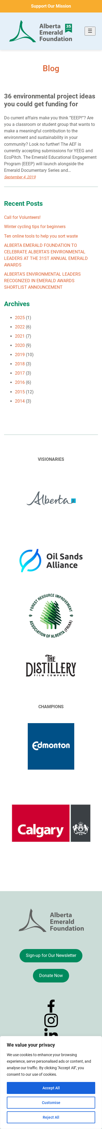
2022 (20, 326)
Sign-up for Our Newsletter (51, 955)
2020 (20, 345)
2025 (20, 317)
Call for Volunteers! (22, 217)
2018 (20, 363)
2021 (20, 336)
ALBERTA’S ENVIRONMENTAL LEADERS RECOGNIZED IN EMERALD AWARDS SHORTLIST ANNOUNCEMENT (42, 281)
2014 (20, 401)
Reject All (51, 1117)
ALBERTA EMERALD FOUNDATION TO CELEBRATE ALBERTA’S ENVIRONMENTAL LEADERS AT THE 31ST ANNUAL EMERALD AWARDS (46, 255)
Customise (51, 1102)
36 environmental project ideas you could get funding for (49, 100)
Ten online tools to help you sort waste (41, 236)
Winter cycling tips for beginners (35, 226)
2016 (20, 382)
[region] (51, 1082)
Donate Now (51, 975)
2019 (20, 354)
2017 (20, 373)
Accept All (51, 1088)
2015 (20, 391)
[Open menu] (90, 31)
